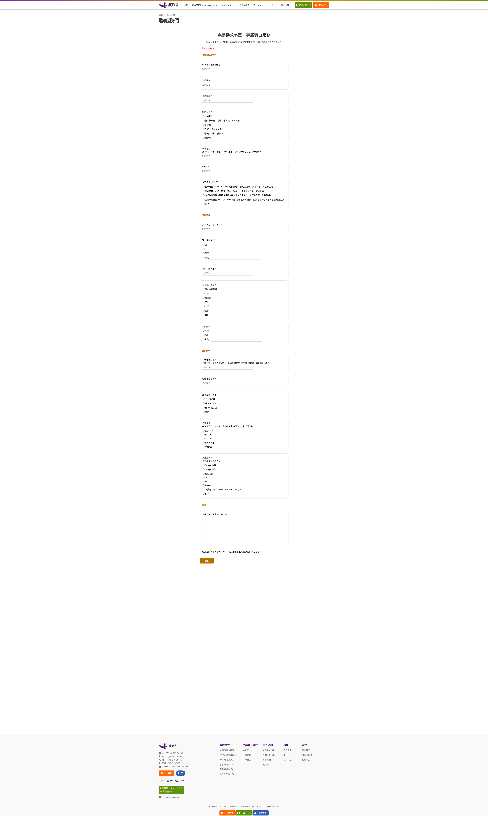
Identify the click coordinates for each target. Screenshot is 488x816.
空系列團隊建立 (227, 769)
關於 (304, 745)
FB (181, 773)
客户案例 (287, 750)
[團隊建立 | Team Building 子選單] (217, 5)
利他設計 (277, 806)
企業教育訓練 (227, 5)
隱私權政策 (307, 755)
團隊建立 (225, 745)
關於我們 (285, 5)
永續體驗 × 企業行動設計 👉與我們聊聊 (171, 789)
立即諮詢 (323, 5)
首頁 (186, 5)
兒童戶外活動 (269, 750)
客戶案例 (257, 5)
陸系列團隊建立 (227, 760)
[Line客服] (238, 812)
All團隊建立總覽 (227, 750)
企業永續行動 (305, 5)
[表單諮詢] (222, 812)
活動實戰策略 (243, 5)
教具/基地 (267, 764)
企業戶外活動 (269, 755)
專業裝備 (267, 760)
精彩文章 (287, 760)
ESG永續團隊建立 (228, 755)
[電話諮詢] (255, 812)
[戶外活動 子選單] (276, 5)
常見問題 (287, 755)
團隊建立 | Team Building (203, 5)
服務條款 (306, 760)
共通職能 (247, 760)
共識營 (246, 750)
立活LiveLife (175, 781)
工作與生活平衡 (227, 774)
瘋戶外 (173, 5)
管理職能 (247, 755)
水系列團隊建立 (227, 764)
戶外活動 (269, 5)
